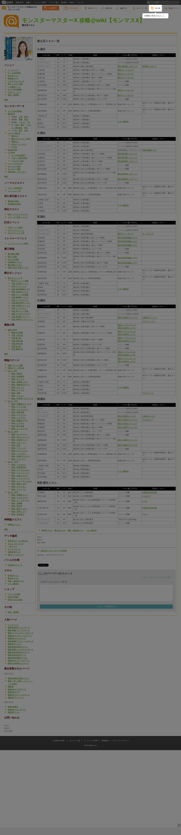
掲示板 (157, 8)
